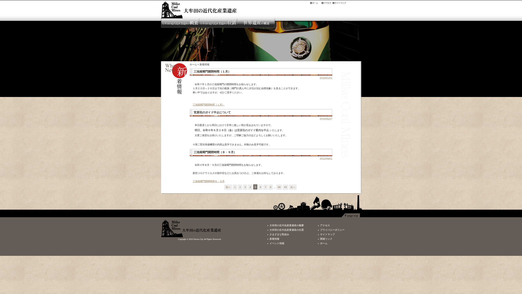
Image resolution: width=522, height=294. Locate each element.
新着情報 (274, 238)
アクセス (325, 225)
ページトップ (351, 216)
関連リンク (326, 238)
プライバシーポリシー (332, 229)
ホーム (193, 64)
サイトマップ (327, 234)
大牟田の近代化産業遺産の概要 (287, 225)
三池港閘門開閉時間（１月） (209, 104)
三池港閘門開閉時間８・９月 (209, 181)
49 (285, 187)
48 (279, 187)
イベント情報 (277, 243)
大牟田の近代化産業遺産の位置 (287, 229)
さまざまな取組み (279, 234)
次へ (292, 187)
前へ (228, 187)
